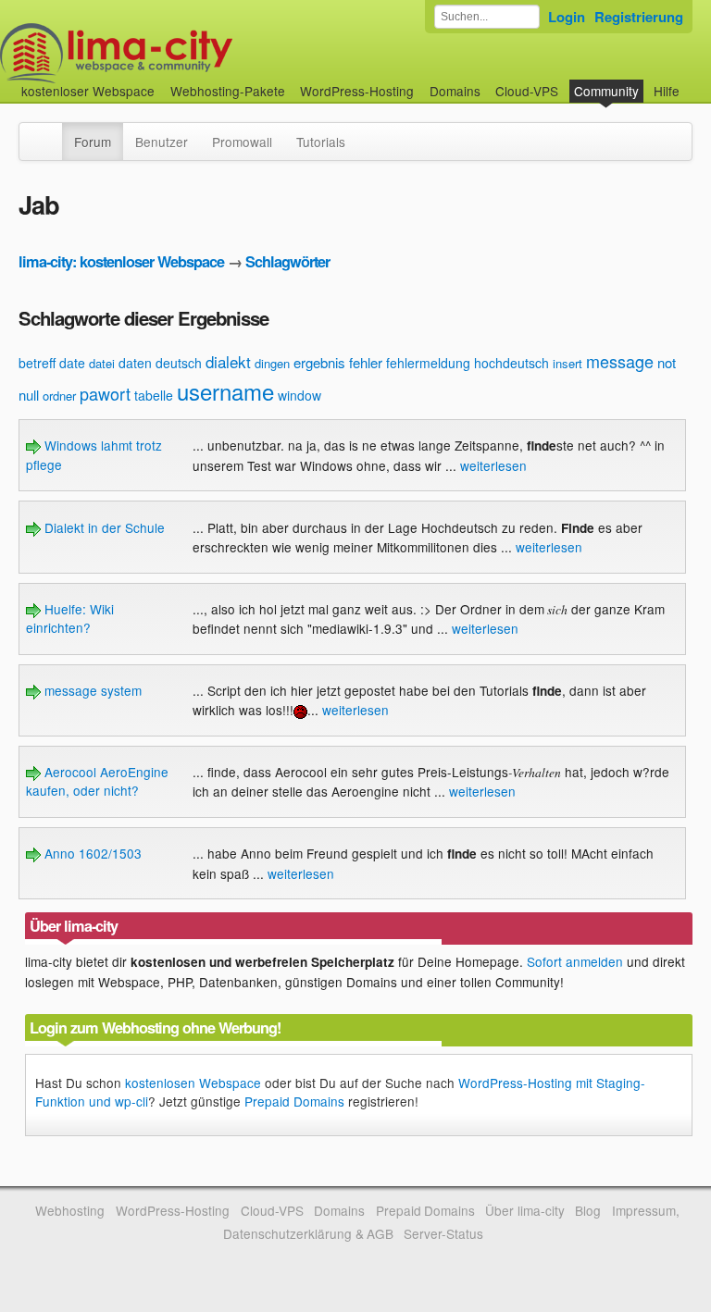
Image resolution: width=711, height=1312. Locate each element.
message (620, 361)
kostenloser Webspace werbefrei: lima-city (185, 53)
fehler (365, 362)
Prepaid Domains (294, 1101)
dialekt (228, 361)
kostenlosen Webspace (193, 1082)
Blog (588, 1210)
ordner (59, 395)
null (29, 394)
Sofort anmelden (575, 961)
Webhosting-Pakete (227, 90)
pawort (105, 393)
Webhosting (70, 1210)
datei (102, 363)
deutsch (179, 362)
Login (566, 16)
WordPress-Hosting (357, 90)
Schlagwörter (287, 261)
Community (606, 90)
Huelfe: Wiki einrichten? (70, 618)
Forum (92, 141)
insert (567, 363)
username (225, 391)
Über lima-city (524, 1210)
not (666, 362)
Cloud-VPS (526, 90)
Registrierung (638, 16)
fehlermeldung (428, 362)
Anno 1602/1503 (91, 853)
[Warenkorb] (694, 82)
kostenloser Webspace (88, 90)
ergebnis (319, 362)
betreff (37, 362)
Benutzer (161, 141)
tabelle (153, 395)
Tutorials (320, 141)
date (72, 362)
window (299, 395)
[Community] (50, 132)
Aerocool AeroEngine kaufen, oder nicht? (97, 780)
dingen (272, 363)
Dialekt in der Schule (103, 527)
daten (135, 362)
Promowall (242, 141)
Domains (455, 90)
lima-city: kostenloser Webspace (121, 261)
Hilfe (667, 90)
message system (91, 690)
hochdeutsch (511, 362)
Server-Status (443, 1233)
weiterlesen (493, 465)
